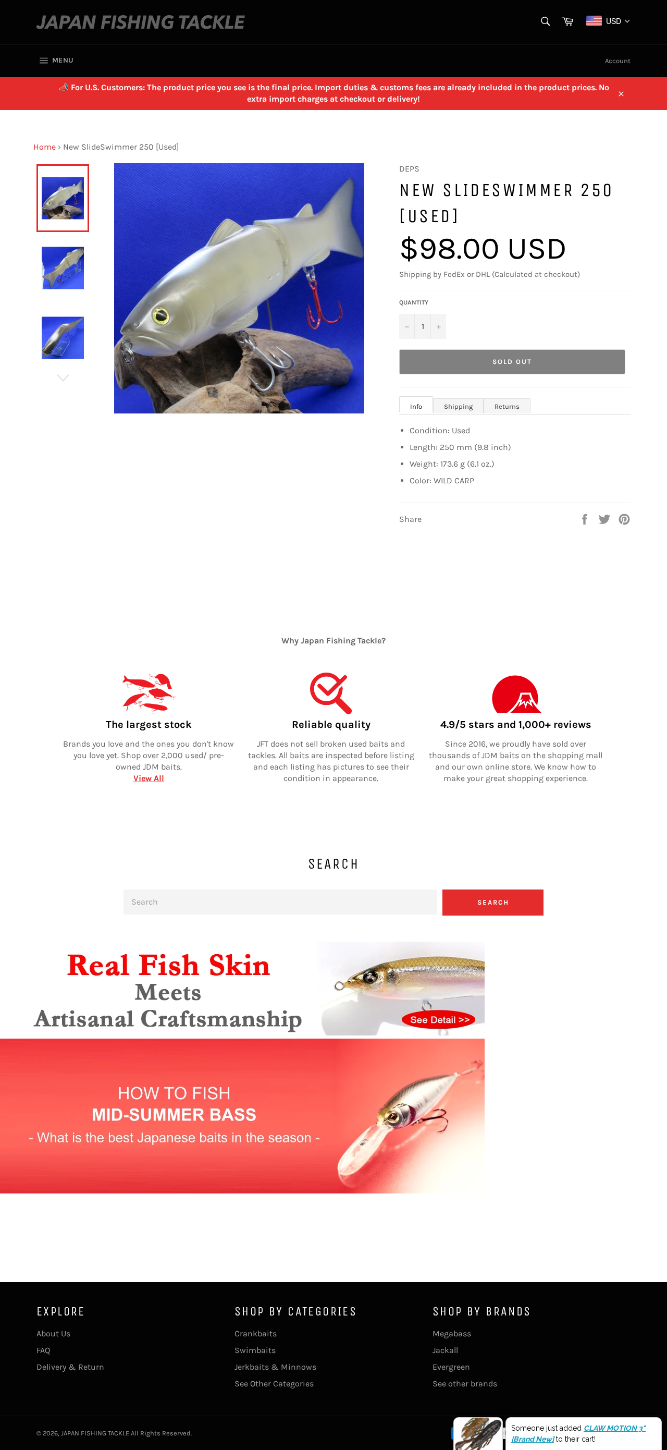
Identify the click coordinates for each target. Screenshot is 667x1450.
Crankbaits (255, 1333)
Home (44, 147)
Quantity (413, 302)
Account (618, 61)
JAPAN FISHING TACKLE (95, 1433)
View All (148, 778)
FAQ (43, 1350)
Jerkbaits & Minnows (275, 1367)
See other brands (465, 1383)
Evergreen (451, 1367)
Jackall (445, 1350)
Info (416, 406)
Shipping (458, 406)
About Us (53, 1333)
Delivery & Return (70, 1367)
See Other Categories (274, 1383)
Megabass (452, 1333)
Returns (507, 406)
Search (493, 902)
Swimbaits (255, 1350)
